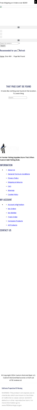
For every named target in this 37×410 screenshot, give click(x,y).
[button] (18, 27)
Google (25, 380)
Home (2, 56)
